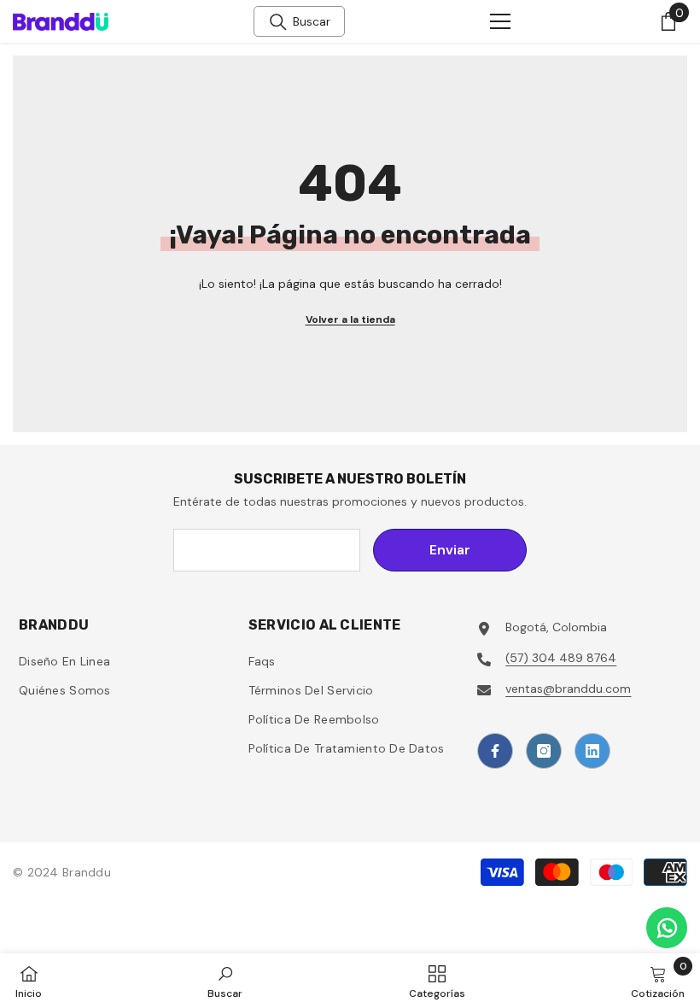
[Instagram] (544, 751)
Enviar (449, 550)
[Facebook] (495, 751)
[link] (225, 981)
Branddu (86, 872)
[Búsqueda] (278, 22)
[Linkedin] (592, 751)
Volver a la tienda (350, 319)
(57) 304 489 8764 (560, 657)
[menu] (500, 21)
